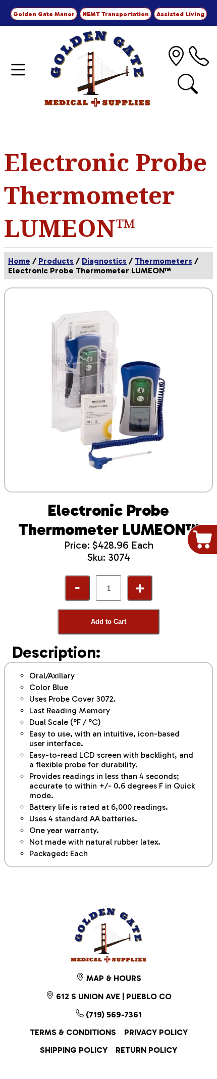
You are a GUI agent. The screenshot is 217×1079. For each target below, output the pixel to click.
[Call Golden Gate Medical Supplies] (199, 56)
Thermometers (163, 261)
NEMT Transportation (115, 14)
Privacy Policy (156, 1032)
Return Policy (146, 1050)
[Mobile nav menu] (18, 70)
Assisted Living (180, 14)
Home (19, 261)
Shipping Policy (73, 1050)
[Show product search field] (188, 84)
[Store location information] (176, 56)
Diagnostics (104, 261)
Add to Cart (108, 621)
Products (56, 261)
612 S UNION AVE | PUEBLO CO (113, 996)
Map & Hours (112, 978)
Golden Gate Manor (44, 14)
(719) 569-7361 (113, 1014)
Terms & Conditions (73, 1032)
